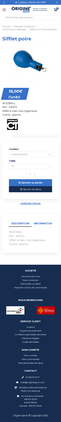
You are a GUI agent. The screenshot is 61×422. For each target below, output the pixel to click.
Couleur (14, 149)
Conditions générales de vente (30, 334)
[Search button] (56, 17)
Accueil (6, 26)
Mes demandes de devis (30, 363)
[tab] (20, 223)
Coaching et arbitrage (14, 29)
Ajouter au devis (32, 189)
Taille (12, 161)
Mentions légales (30, 338)
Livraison (30, 327)
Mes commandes (30, 359)
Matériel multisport (24, 26)
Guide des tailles (30, 203)
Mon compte (30, 355)
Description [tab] (20, 223)
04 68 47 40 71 (32, 377)
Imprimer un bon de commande (30, 287)
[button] (4, 2)
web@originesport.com (32, 382)
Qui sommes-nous (30, 276)
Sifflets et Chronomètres (43, 29)
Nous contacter (30, 280)
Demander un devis (30, 283)
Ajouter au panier (32, 182)
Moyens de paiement (30, 330)
